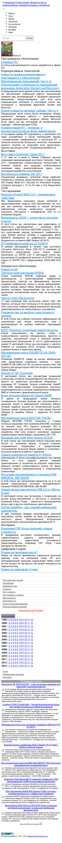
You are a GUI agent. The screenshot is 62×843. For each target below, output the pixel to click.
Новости (11, 13)
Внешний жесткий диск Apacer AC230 (27, 437)
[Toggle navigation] (4, 8)
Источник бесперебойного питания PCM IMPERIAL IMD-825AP (28, 476)
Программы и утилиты (13, 595)
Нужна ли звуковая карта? (19, 552)
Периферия (8, 583)
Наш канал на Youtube (31, 610)
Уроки (10, 32)
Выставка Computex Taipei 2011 (22, 154)
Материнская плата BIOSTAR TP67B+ (26, 418)
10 (25, 619)
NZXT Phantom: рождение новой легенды (29, 330)
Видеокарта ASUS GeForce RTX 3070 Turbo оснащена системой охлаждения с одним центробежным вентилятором (31, 808)
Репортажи (12, 27)
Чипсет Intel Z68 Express (17, 298)
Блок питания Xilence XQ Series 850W (26, 395)
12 (31, 619)
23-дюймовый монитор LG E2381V (24, 243)
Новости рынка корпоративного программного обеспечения (23, 76)
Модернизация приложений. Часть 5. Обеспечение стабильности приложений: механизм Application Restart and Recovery (30, 85)
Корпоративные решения (15, 607)
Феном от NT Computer (17, 373)
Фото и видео (9, 592)
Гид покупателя (14, 24)
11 (28, 619)
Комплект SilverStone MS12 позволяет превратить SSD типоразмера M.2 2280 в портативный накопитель (31, 780)
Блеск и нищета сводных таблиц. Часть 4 (29, 110)
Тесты (10, 16)
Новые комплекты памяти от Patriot (26, 454)
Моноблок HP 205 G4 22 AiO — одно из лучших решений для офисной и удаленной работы (31, 685)
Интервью (12, 29)
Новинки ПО (9, 62)
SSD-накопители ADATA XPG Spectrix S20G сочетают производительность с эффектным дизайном (30, 792)
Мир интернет (9, 598)
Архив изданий (8, 616)
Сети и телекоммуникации (15, 604)
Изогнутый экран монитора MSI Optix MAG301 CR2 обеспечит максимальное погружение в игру (31, 764)
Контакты (7, 677)
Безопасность (9, 601)
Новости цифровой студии (19, 569)
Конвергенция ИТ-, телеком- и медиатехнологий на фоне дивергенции (28, 129)
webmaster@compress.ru (37, 836)
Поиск (30, 38)
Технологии (12, 21)
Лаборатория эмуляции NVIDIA (22, 273)
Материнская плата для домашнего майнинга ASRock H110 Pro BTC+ (31, 726)
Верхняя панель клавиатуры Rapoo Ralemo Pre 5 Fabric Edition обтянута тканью (31, 746)
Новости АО (9, 269)
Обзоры (11, 19)
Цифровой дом (10, 586)
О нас (5, 671)
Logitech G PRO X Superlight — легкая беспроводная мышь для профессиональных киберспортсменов (30, 705)
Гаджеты (7, 589)
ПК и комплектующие (13, 580)
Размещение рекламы (13, 674)
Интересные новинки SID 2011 (21, 174)
